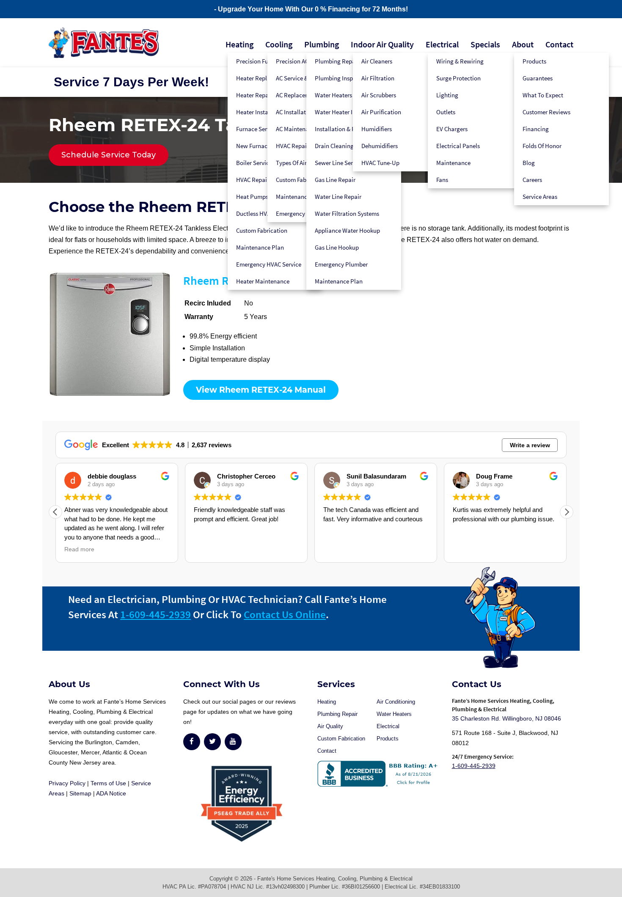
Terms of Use (108, 783)
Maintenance (453, 163)
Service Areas (540, 197)
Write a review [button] (530, 445)
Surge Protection (458, 78)
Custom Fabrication (261, 230)
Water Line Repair (338, 197)
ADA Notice (111, 793)
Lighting (447, 95)
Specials (485, 44)
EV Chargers (452, 129)
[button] (566, 512)
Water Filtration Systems (347, 213)
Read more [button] (79, 549)
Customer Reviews (546, 112)
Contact (559, 44)
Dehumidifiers (379, 146)
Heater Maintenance (262, 281)
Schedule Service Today (108, 155)
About (523, 44)
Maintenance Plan (260, 247)
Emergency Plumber (341, 264)
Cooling (278, 44)
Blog (529, 163)
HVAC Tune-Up (380, 163)
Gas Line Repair (335, 180)
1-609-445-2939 (155, 614)
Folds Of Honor (542, 146)
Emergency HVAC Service (268, 264)
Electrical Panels (458, 146)
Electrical (442, 44)
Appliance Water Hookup (347, 230)
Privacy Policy (67, 783)
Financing (536, 129)
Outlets (445, 112)
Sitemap (80, 793)
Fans (442, 180)
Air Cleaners (376, 61)
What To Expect (543, 95)
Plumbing (321, 44)
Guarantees (538, 78)
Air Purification (381, 112)
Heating (239, 44)
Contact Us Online (285, 614)
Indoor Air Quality (382, 44)
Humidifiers (376, 129)
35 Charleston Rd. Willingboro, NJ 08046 (506, 718)
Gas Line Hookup (337, 247)
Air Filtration (377, 78)
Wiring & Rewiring (460, 61)
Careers (532, 180)
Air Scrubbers (378, 95)
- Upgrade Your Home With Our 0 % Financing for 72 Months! (311, 9)
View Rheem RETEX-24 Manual (261, 390)
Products (534, 61)
